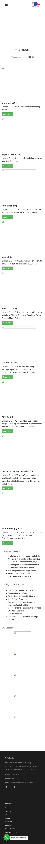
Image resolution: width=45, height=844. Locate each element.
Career (7, 818)
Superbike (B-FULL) (11, 154)
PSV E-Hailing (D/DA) (12, 528)
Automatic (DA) (9, 206)
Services (8, 811)
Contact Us (9, 822)
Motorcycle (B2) (9, 103)
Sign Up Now (10, 829)
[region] (22, 34)
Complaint (9, 825)
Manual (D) (7, 257)
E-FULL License (9, 308)
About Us (8, 815)
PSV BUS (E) (8, 417)
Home (7, 808)
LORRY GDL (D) (9, 363)
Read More (7, 114)
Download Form (11, 832)
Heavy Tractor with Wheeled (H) (17, 471)
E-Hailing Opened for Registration (22, 571)
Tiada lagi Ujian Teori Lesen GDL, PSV (24, 556)
